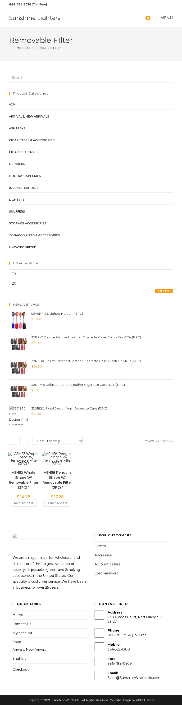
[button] (22, 461)
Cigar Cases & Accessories (32, 140)
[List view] (23, 441)
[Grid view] (13, 441)
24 (157, 440)
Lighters (16, 199)
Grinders (17, 164)
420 (12, 104)
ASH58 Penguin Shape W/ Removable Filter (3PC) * (57, 480)
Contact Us (22, 624)
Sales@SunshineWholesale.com (134, 678)
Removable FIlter (47, 48)
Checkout (21, 669)
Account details (107, 564)
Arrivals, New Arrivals (29, 116)
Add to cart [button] (24, 503)
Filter (164, 291)
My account (22, 633)
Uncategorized (22, 247)
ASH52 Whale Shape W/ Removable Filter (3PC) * (23, 480)
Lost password (106, 573)
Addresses (103, 555)
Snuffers (17, 211)
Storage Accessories (27, 223)
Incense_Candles (23, 188)
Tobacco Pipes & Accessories (34, 235)
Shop (17, 642)
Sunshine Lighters (34, 17)
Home (18, 615)
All (170, 440)
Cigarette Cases (23, 152)
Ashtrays (17, 128)
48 (163, 440)
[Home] (10, 48)
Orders (100, 546)
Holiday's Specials (25, 176)
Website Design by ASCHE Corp (132, 700)
